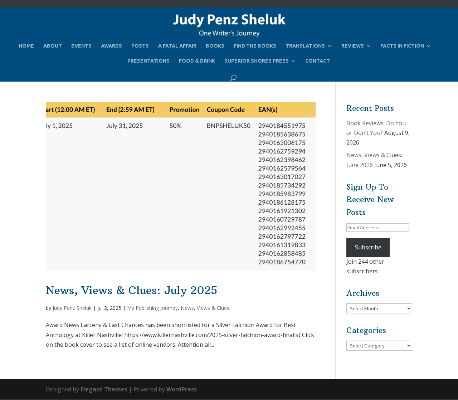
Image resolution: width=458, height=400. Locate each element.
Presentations (148, 61)
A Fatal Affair (177, 46)
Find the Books (255, 46)
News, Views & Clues (205, 307)
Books (215, 46)
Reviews (352, 46)
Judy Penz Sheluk (72, 307)
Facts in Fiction (402, 46)
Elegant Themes (104, 389)
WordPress (181, 389)
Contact (317, 61)
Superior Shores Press (256, 61)
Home (26, 46)
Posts (140, 46)
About (52, 46)
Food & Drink (197, 61)
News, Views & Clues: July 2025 (131, 290)
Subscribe (368, 247)
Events (81, 46)
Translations (305, 46)
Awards (111, 46)
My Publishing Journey (152, 307)
